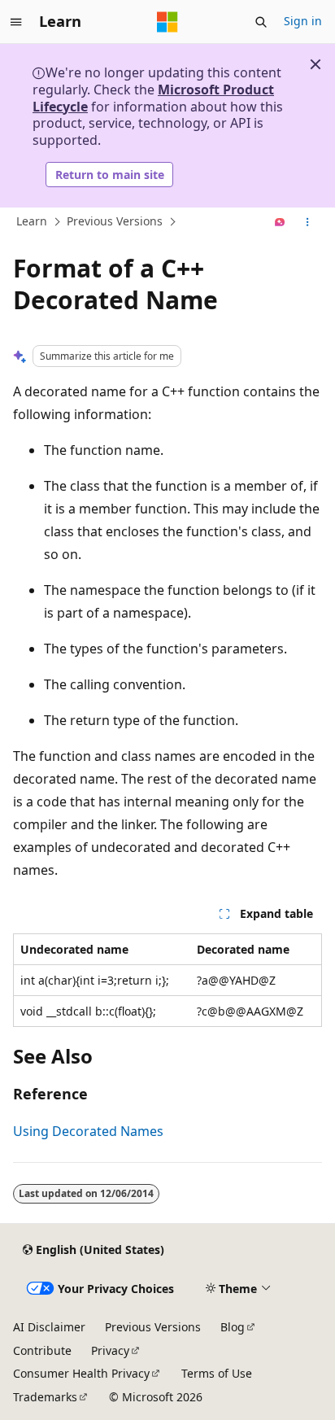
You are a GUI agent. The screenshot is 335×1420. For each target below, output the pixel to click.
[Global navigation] (16, 22)
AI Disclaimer (49, 1327)
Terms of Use (216, 1373)
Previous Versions (115, 221)
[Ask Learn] (280, 222)
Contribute (42, 1350)
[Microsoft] (167, 22)
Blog (232, 1327)
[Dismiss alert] (315, 64)
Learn (31, 221)
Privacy (110, 1350)
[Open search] (261, 22)
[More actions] (308, 222)
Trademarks (45, 1397)
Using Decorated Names (88, 1131)
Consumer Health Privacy (81, 1373)
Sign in (303, 20)
